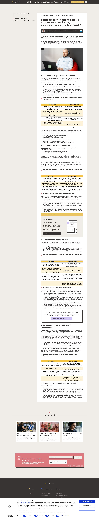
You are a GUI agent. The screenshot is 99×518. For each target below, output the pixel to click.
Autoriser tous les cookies (87, 501)
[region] (62, 113)
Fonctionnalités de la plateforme (61, 495)
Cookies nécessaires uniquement (87, 508)
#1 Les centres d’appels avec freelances (22, 13)
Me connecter (31, 493)
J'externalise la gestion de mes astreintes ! (61, 318)
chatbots (67, 332)
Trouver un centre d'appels (68, 15)
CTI (59, 332)
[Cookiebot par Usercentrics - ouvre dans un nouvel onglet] (10, 516)
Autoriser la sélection (87, 505)
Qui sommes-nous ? (59, 493)
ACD (57, 332)
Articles (58, 15)
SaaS (78, 199)
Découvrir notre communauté (46, 493)
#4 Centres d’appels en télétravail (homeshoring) (24, 20)
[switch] (36, 516)
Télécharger (47, 233)
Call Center (62, 36)
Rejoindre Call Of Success (45, 495)
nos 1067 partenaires (25, 502)
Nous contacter (59, 497)
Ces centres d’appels (45, 148)
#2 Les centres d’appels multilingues (22, 16)
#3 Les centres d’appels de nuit (20, 18)
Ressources (52, 15)
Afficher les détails (65, 515)
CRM (55, 332)
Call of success (44, 15)
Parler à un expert (78, 2)
